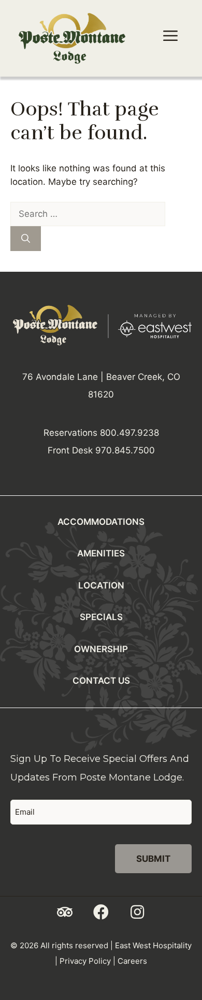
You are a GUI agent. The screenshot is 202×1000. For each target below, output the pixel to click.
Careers (132, 961)
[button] (64, 912)
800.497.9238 (129, 433)
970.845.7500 (125, 450)
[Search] (25, 238)
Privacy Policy (85, 961)
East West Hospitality (153, 945)
